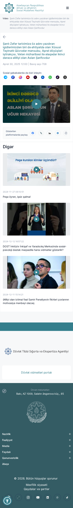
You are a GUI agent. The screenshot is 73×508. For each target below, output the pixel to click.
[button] (7, 500)
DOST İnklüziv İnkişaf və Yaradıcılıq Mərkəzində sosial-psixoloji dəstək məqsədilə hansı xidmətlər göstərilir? (34, 248)
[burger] (67, 8)
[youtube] (37, 497)
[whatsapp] (57, 497)
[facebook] (33, 133)
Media (5, 445)
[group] (36, 351)
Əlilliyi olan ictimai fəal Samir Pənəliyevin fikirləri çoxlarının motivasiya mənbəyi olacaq (36, 301)
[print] (66, 133)
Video (5, 18)
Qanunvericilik (10, 457)
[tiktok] (67, 497)
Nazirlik (6, 433)
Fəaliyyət (7, 439)
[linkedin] (49, 133)
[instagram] (28, 497)
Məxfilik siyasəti (36, 485)
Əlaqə (5, 463)
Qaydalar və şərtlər (36, 489)
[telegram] (58, 133)
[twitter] (41, 133)
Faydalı (6, 451)
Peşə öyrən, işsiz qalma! (17, 196)
